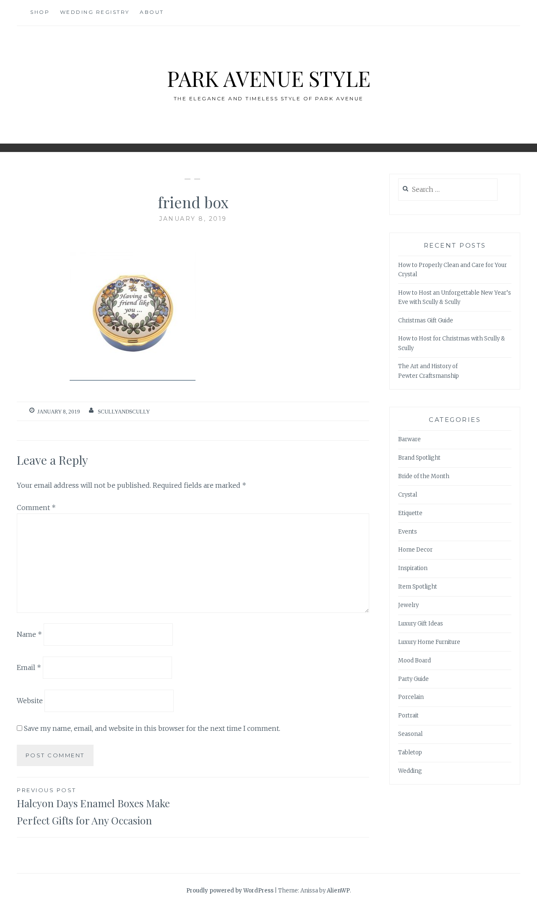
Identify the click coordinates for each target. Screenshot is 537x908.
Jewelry (408, 605)
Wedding (410, 771)
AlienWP (338, 890)
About (152, 12)
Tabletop (410, 752)
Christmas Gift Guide (425, 320)
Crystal (407, 494)
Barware (409, 439)
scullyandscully (124, 411)
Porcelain (411, 697)
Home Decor (415, 549)
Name (29, 634)
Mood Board (414, 660)
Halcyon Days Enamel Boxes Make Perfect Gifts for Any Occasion (93, 807)
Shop (40, 12)
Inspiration (413, 568)
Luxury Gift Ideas (420, 623)
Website (30, 700)
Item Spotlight (417, 586)
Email (29, 667)
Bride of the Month (423, 476)
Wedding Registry (95, 12)
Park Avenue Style (268, 78)
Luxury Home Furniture (429, 642)
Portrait (408, 715)
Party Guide (413, 679)
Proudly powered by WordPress (230, 890)
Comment (36, 507)
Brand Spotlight (419, 457)
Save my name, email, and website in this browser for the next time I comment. (152, 728)
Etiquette (410, 513)
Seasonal (410, 734)
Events (407, 531)
